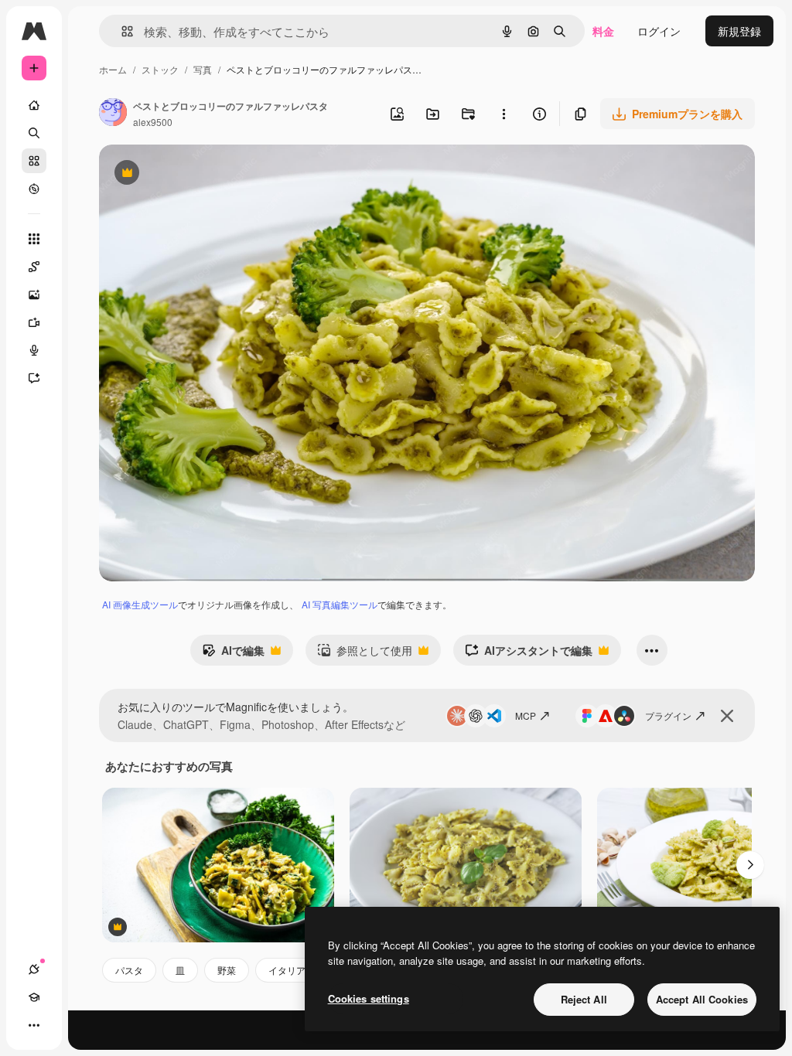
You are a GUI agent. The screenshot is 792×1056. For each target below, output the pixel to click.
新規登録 (739, 31)
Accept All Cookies (702, 999)
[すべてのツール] (34, 239)
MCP (525, 715)
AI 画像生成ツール (140, 604)
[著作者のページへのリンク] (113, 113)
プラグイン (668, 715)
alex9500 (152, 121)
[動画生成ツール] (34, 322)
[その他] (34, 1025)
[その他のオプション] (503, 113)
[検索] (34, 133)
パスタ (129, 969)
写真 (202, 69)
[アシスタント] (34, 378)
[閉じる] (727, 716)
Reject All (584, 999)
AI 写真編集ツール (339, 604)
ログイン (659, 31)
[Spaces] (34, 266)
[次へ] (750, 865)
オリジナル (205, 174)
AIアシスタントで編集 (528, 654)
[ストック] (34, 160)
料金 (603, 31)
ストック (160, 69)
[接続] (34, 969)
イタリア (287, 969)
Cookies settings (368, 998)
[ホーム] (34, 105)
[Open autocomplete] (121, 31)
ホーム (113, 69)
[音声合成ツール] (34, 350)
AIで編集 (233, 654)
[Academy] (34, 997)
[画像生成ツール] (34, 294)
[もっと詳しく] (34, 188)
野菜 (226, 969)
